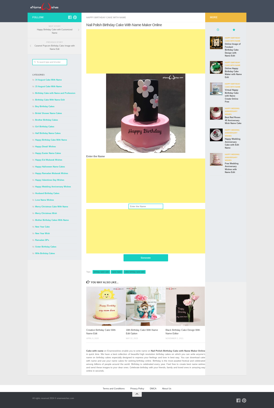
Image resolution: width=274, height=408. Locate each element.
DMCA (153, 388)
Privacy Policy (137, 388)
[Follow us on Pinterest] (75, 17)
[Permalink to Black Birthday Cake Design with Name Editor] (185, 306)
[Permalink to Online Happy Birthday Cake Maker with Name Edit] (216, 67)
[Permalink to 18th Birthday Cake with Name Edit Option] (145, 306)
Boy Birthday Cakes (44, 106)
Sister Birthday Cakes (45, 247)
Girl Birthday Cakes (44, 126)
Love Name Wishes (44, 200)
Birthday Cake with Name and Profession (55, 93)
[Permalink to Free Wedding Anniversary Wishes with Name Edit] (216, 159)
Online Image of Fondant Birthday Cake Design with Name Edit (233, 50)
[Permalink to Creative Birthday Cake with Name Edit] (106, 306)
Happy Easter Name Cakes (48, 153)
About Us (166, 388)
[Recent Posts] (218, 30)
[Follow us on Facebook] (70, 17)
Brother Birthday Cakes (46, 120)
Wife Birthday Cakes (45, 253)
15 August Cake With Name (48, 86)
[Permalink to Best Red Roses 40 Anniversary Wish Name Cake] (216, 113)
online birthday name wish (134, 272)
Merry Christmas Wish (46, 213)
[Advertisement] (145, 51)
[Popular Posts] (234, 30)
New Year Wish (42, 233)
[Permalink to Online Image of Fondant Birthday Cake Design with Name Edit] (216, 42)
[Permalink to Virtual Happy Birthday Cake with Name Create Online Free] (216, 88)
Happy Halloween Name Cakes (50, 166)
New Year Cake (42, 227)
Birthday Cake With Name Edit (50, 100)
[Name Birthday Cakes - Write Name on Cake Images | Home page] (44, 6)
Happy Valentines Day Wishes (49, 180)
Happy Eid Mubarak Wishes (48, 160)
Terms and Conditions (114, 388)
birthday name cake (101, 272)
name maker (117, 272)
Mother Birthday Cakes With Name (52, 220)
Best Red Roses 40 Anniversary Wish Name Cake (233, 120)
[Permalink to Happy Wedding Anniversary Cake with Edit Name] (216, 135)
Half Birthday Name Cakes (48, 133)
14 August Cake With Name (48, 80)
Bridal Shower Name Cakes (48, 113)
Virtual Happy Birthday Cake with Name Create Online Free (231, 96)
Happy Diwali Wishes (45, 146)
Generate (146, 257)
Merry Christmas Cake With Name (51, 206)
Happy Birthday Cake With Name (106, 17)
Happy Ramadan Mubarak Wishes (51, 173)
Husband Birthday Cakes (47, 193)
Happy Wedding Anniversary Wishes (53, 186)
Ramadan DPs (42, 240)
